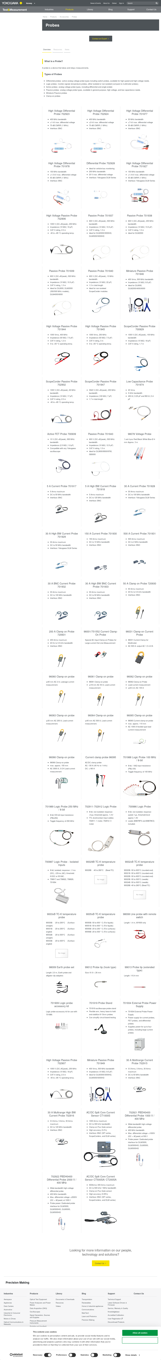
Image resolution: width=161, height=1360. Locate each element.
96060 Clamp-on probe (61, 676)
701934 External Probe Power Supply (139, 1004)
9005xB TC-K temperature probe (100, 915)
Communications (88, 1309)
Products (69, 9)
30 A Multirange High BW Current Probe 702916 (62, 1113)
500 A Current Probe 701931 (140, 533)
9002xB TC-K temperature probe (139, 863)
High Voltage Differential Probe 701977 (139, 112)
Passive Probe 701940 (100, 271)
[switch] (72, 1355)
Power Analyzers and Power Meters (40, 1303)
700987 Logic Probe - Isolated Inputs (61, 863)
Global (114, 3)
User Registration (114, 1318)
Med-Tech (85, 1313)
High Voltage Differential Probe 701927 (139, 164)
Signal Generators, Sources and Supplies (40, 1316)
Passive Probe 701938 (139, 215)
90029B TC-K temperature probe (100, 863)
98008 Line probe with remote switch (139, 915)
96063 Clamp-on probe (61, 715)
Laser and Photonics (89, 1316)
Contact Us (151, 9)
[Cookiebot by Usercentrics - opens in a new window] (16, 1355)
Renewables (86, 1302)
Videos (58, 1306)
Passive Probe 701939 (61, 271)
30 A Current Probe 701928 (139, 486)
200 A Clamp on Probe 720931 (61, 633)
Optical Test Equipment (38, 1299)
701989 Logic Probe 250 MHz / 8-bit (61, 808)
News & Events (95, 3)
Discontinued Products (116, 1322)
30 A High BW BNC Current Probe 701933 (100, 585)
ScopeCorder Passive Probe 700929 (139, 327)
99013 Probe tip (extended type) (139, 968)
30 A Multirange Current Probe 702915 (139, 1061)
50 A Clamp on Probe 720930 (139, 583)
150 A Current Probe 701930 (101, 533)
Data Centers (9, 1306)
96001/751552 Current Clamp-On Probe (101, 633)
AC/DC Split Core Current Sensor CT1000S (100, 1113)
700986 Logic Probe (139, 806)
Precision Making (88, 1320)
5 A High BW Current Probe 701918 (100, 487)
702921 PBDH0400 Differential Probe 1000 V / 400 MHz (139, 1115)
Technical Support (114, 1299)
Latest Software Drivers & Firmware (117, 1303)
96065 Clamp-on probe (139, 715)
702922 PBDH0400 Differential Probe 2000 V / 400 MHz (61, 1179)
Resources (60, 1302)
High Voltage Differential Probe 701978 (61, 164)
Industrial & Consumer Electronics (12, 1314)
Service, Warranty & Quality (118, 1308)
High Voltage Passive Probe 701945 (100, 327)
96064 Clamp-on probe (100, 715)
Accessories (64, 17)
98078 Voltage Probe (139, 434)
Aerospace (8, 1299)
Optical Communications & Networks (13, 1323)
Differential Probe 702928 (101, 163)
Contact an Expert (100, 38)
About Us (106, 3)
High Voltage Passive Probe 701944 (61, 327)
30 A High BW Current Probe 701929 (62, 535)
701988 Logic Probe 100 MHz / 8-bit (139, 758)
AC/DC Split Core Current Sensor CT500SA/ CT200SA (100, 1178)
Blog (110, 9)
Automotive (8, 1309)
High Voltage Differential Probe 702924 (100, 112)
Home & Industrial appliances (92, 1306)
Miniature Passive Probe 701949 (100, 1061)
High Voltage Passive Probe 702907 (61, 1061)
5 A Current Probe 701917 (61, 486)
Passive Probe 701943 (100, 434)
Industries (49, 9)
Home (45, 17)
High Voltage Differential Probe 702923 (61, 112)
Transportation (87, 1299)
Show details (131, 1355)
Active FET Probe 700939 (61, 434)
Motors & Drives (10, 1318)
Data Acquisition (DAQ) (38, 1308)
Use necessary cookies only (140, 1340)
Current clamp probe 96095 (100, 757)
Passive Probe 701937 (100, 215)
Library (90, 9)
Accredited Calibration (116, 1315)
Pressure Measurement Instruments (38, 1322)
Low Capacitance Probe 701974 (139, 383)
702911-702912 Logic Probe (100, 806)
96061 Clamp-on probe (100, 676)
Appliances (8, 1302)
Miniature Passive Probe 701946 (139, 272)
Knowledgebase (113, 1311)
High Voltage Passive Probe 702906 (61, 217)
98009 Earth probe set (61, 967)
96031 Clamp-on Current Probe (139, 633)
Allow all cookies (140, 1333)
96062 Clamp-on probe (139, 676)
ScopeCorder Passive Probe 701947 (100, 383)
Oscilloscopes (35, 1311)
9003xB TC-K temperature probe (61, 915)
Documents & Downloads (65, 1299)
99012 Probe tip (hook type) (100, 967)
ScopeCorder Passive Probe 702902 (61, 383)
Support (130, 9)
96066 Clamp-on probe (61, 757)
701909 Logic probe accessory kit (62, 1004)
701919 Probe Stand (100, 1003)
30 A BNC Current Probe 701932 (61, 585)
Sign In (121, 3)
